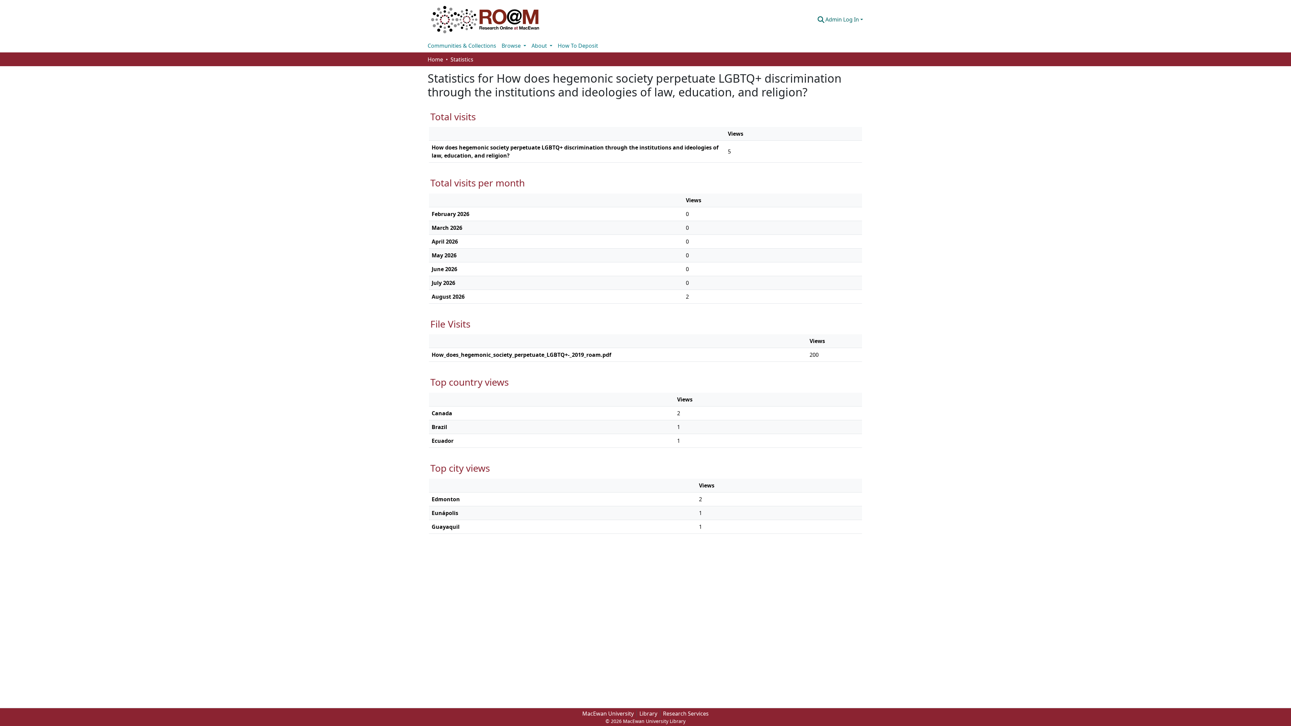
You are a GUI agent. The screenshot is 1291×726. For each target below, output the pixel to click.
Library (648, 713)
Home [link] (435, 59)
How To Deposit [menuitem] (578, 45)
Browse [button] (512, 45)
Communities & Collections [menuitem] (462, 45)
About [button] (540, 45)
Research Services (686, 713)
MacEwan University (608, 713)
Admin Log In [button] (842, 19)
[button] (485, 19)
